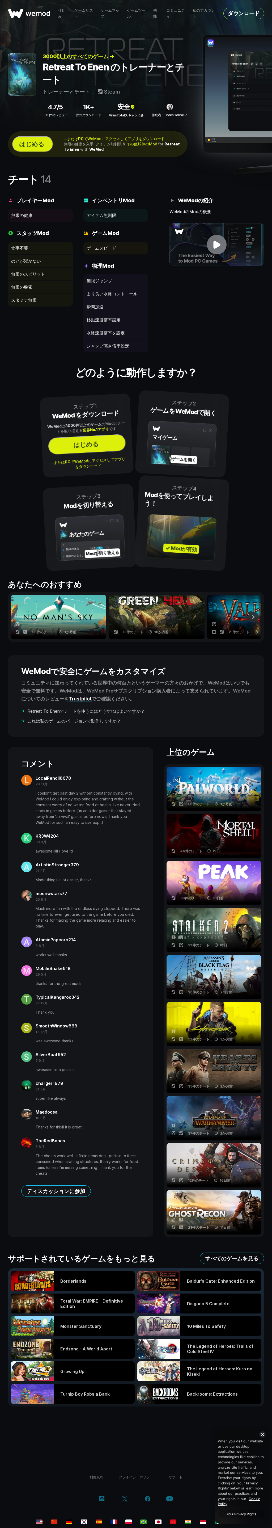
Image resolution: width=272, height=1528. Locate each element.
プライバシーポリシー (136, 1477)
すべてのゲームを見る (231, 1258)
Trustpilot (80, 699)
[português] (143, 1521)
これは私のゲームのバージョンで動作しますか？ (74, 721)
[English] (39, 1521)
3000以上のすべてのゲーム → (78, 56)
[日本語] (158, 1521)
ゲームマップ (110, 13)
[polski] (128, 1521)
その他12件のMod (141, 144)
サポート (175, 1477)
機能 (155, 13)
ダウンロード (244, 13)
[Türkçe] (173, 1521)
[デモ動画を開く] (216, 244)
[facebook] (148, 1499)
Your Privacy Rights (241, 1514)
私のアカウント (204, 13)
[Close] (262, 1434)
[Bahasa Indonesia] (203, 1521)
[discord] (101, 1499)
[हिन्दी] (188, 1521)
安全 (124, 107)
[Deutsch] (69, 1521)
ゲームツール (136, 13)
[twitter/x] (124, 1499)
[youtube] (169, 1499)
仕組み (62, 13)
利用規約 (96, 1477)
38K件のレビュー (55, 115)
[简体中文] (54, 1521)
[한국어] (84, 1521)
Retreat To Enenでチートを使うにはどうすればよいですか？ (86, 711)
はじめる (31, 144)
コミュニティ (175, 13)
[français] (113, 1521)
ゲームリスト (83, 13)
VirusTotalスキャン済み (126, 115)
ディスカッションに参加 (56, 1191)
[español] (99, 1521)
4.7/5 (55, 107)
